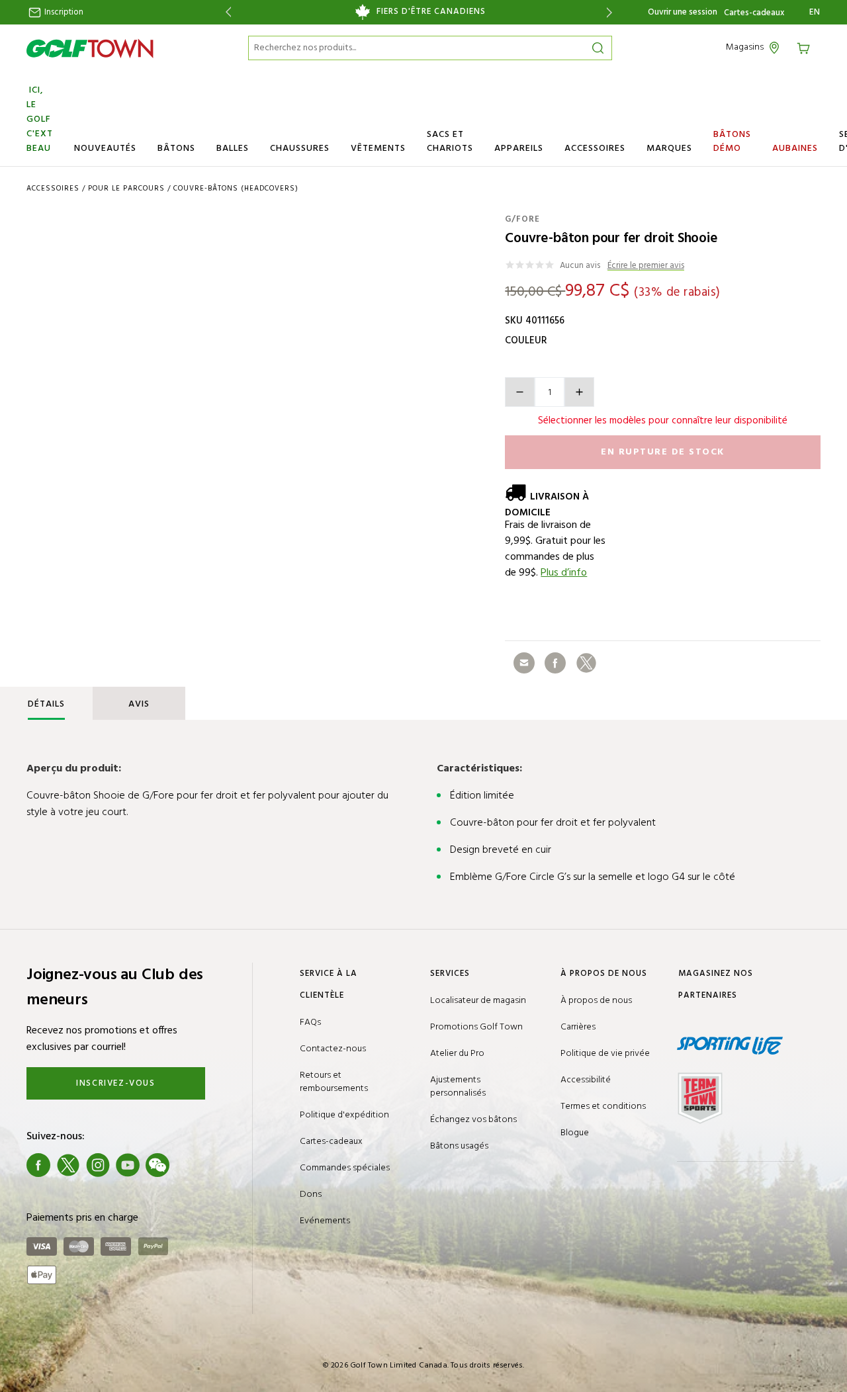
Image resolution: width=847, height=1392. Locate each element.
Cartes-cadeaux (754, 13)
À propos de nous (596, 1000)
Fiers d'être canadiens (431, 12)
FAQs (310, 1022)
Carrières (578, 1027)
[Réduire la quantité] (520, 392)
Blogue (574, 1133)
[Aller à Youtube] (128, 1165)
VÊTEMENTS (378, 148)
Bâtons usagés (459, 1146)
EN (815, 12)
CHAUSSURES (300, 148)
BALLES (232, 148)
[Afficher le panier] (808, 47)
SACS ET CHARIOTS (450, 141)
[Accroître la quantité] (579, 392)
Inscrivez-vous (115, 1083)
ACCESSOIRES (594, 148)
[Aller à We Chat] (157, 1165)
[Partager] (524, 663)
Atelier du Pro (457, 1053)
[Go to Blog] (187, 1165)
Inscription (62, 12)
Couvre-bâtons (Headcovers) (235, 189)
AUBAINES (795, 148)
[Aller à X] (68, 1165)
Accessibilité (585, 1080)
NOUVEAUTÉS (105, 148)
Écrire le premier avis (645, 266)
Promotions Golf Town (476, 1027)
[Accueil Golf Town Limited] (90, 48)
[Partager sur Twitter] (586, 663)
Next (611, 12)
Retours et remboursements (334, 1082)
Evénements (325, 1221)
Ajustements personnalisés (458, 1086)
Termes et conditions (603, 1106)
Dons (311, 1194)
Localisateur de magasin (478, 1000)
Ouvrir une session (682, 12)
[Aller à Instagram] (98, 1165)
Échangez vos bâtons (473, 1119)
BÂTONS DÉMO (732, 141)
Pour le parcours (126, 189)
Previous (226, 12)
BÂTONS (176, 148)
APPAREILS (518, 148)
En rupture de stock (663, 452)
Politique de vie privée (605, 1053)
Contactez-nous (333, 1049)
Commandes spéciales (345, 1168)
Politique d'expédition (344, 1115)
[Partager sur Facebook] (555, 663)
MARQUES (669, 148)
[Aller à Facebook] (38, 1165)
